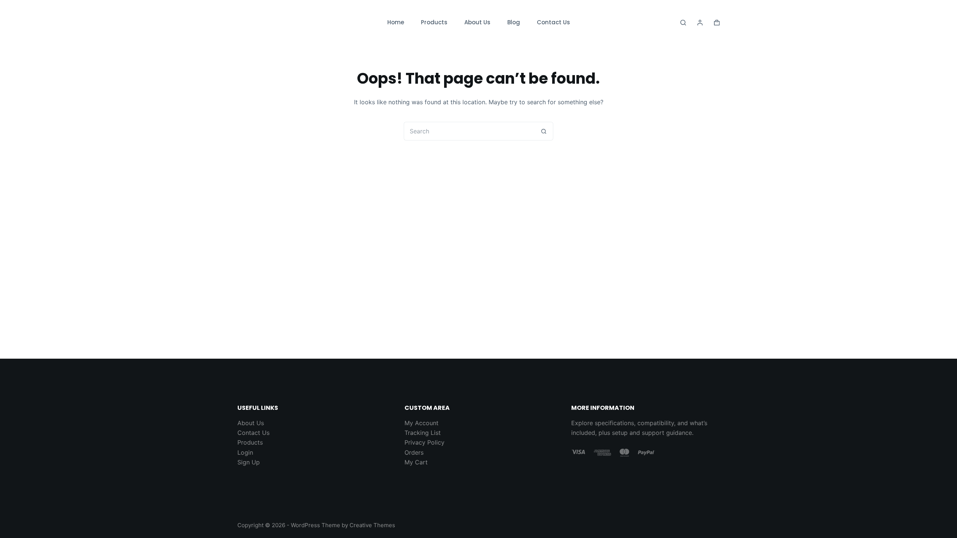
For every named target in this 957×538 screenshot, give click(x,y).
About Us (477, 22)
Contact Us (553, 22)
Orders (414, 452)
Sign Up (248, 462)
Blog (513, 22)
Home (395, 22)
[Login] (700, 22)
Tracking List (422, 432)
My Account (421, 423)
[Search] (683, 22)
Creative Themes (372, 525)
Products (434, 22)
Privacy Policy (424, 442)
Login (245, 452)
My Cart (416, 462)
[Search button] (544, 131)
